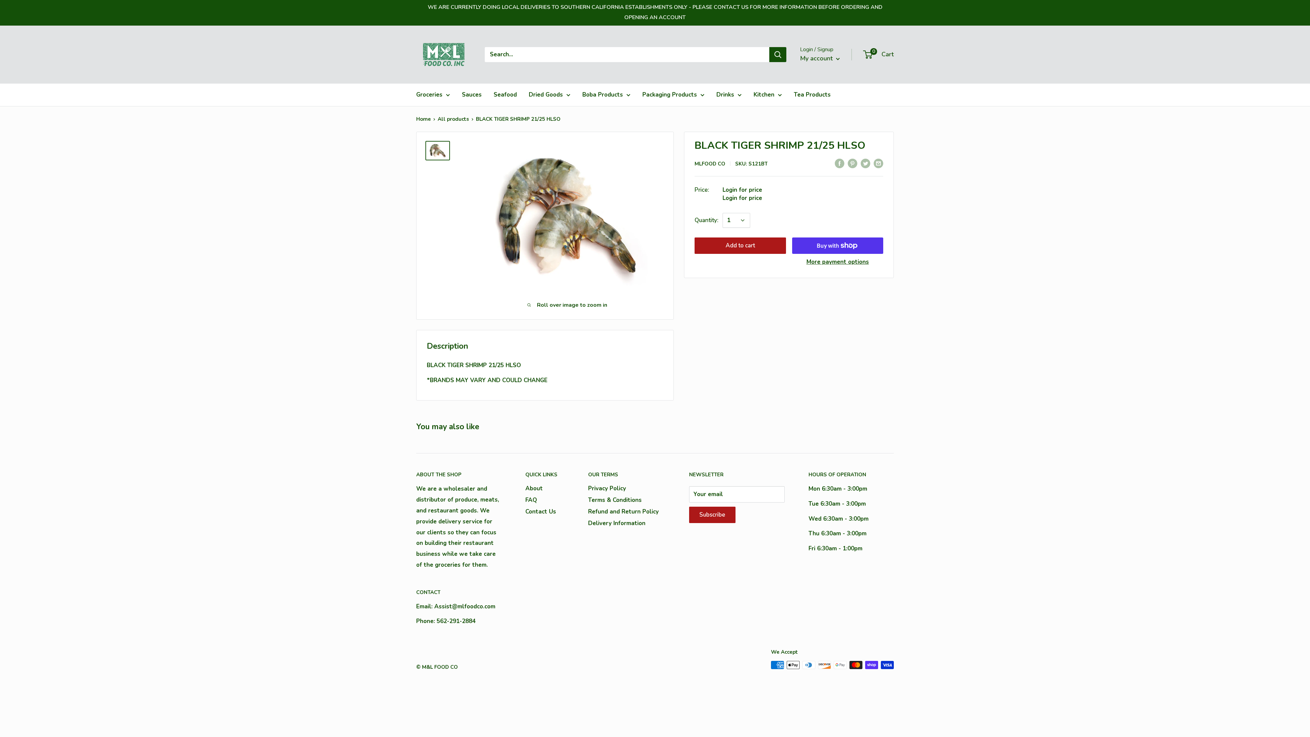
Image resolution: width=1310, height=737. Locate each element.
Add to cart (740, 245)
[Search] (777, 54)
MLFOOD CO (710, 163)
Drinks (725, 95)
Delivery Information (616, 523)
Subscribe (712, 515)
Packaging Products (669, 95)
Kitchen (764, 95)
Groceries (429, 95)
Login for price (742, 190)
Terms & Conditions (615, 500)
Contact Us (540, 512)
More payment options (837, 262)
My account (817, 58)
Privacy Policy (607, 488)
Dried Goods (546, 95)
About (534, 488)
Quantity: (706, 220)
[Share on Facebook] (839, 163)
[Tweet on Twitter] (865, 163)
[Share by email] (878, 163)
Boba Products (602, 95)
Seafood (505, 95)
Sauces (472, 95)
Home (423, 119)
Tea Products (812, 95)
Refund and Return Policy (623, 512)
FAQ (531, 500)
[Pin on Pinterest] (852, 163)
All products (453, 119)
